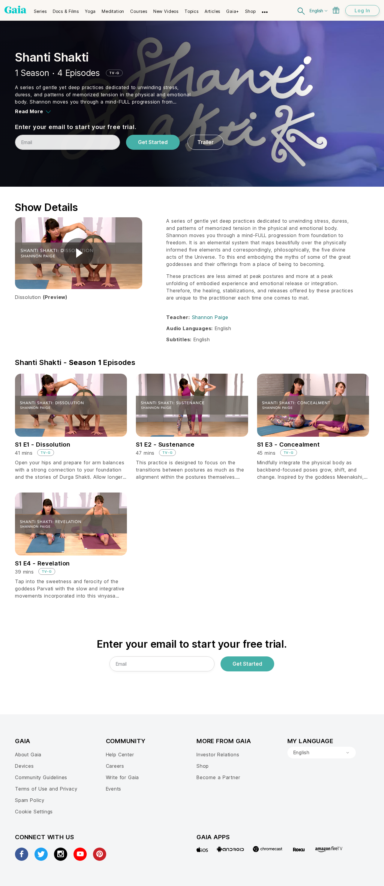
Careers (115, 766)
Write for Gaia (122, 777)
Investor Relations (217, 755)
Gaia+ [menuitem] (232, 11)
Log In (362, 11)
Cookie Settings (34, 812)
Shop (202, 766)
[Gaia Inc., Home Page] (15, 10)
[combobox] (321, 753)
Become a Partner (218, 777)
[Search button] (301, 10)
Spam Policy (29, 800)
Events (114, 789)
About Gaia (28, 755)
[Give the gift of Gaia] (336, 10)
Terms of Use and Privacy (46, 789)
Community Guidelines (41, 777)
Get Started (153, 142)
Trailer (205, 142)
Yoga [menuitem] (90, 11)
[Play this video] (79, 253)
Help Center (120, 755)
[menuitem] (40, 9)
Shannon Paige (210, 317)
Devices (24, 766)
